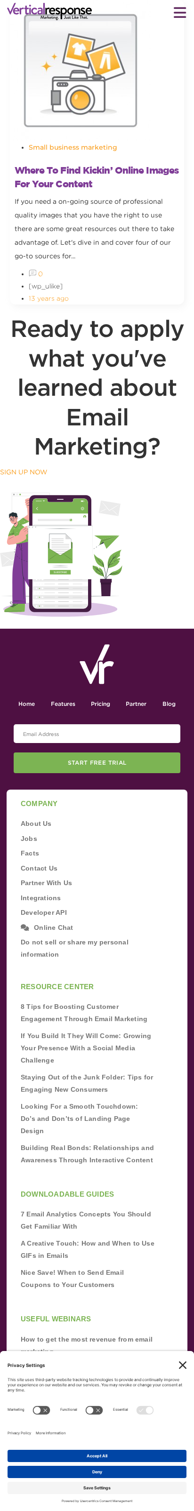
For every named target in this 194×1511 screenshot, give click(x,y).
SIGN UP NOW (24, 472)
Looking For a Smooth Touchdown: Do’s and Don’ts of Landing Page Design (79, 1119)
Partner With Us (46, 883)
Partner (136, 703)
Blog (169, 703)
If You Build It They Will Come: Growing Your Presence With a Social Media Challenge (86, 1048)
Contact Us (39, 868)
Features (63, 703)
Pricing (100, 703)
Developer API (44, 912)
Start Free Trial (97, 762)
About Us (36, 823)
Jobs (29, 838)
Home (26, 703)
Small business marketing (73, 147)
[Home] (42, 11)
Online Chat (53, 927)
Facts (30, 853)
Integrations (41, 898)
